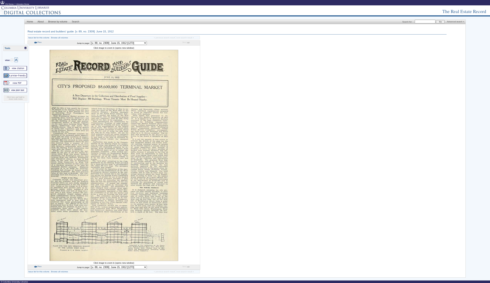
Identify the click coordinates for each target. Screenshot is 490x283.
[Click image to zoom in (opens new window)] (114, 260)
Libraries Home (22, 4)
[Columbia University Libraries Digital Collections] (33, 13)
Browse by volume (57, 21)
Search (75, 21)
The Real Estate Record (464, 11)
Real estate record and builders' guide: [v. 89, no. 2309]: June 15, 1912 (71, 31)
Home (30, 21)
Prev (39, 42)
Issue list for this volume (38, 38)
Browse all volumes (59, 38)
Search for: (407, 22)
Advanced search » (455, 22)
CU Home (9, 4)
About (41, 21)
